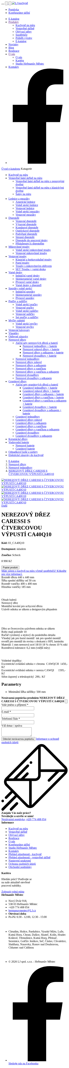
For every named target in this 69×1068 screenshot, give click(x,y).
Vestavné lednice (25, 208)
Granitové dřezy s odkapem (31, 423)
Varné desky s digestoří (28, 285)
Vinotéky (13, 333)
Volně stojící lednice (27, 205)
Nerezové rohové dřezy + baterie (41, 349)
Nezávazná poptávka (13, 819)
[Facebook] (38, 162)
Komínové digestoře (27, 227)
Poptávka (13, 9)
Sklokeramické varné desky (31, 278)
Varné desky (15, 272)
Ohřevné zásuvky (18, 336)
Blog (11, 47)
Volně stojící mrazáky (28, 211)
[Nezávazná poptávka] (10, 3)
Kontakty (13, 66)
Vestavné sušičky (25, 314)
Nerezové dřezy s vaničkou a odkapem (37, 371)
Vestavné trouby (17, 256)
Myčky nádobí (16, 320)
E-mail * (6, 711)
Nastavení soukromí (19, 860)
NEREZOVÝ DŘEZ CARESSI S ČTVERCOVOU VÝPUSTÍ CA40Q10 (31, 472)
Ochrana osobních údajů (22, 863)
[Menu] (2, 4)
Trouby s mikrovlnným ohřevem (34, 265)
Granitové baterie (25, 448)
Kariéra (20, 60)
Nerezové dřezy (17, 339)
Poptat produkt (10, 567)
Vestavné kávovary (19, 330)
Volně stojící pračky (27, 304)
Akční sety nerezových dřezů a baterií (37, 342)
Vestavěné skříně (25, 28)
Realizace (13, 50)
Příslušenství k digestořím (30, 243)
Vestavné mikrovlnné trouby (31, 253)
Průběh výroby (24, 38)
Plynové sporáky (25, 298)
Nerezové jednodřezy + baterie (40, 346)
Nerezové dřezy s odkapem (31, 365)
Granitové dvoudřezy (27, 432)
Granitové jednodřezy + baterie (40, 387)
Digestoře (13, 217)
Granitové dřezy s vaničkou (31, 426)
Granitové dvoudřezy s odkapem (34, 435)
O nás (11, 54)
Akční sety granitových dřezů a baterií (37, 384)
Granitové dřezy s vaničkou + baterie (43, 397)
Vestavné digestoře (26, 221)
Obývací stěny (24, 31)
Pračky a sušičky (17, 301)
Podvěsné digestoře (26, 233)
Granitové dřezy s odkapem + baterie (43, 394)
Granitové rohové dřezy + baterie (41, 391)
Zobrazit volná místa (12, 891)
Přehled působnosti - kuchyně (25, 854)
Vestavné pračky (25, 307)
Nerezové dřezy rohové (29, 362)
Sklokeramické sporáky (29, 294)
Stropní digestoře (25, 237)
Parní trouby (22, 262)
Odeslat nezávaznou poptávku (18, 739)
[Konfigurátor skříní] (6, 3)
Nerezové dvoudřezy (27, 374)
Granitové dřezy (17, 381)
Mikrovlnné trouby (19, 246)
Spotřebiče (21, 34)
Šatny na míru (23, 194)
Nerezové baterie (25, 445)
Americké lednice (25, 201)
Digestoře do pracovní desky (32, 240)
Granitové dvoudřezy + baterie (40, 407)
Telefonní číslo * (10, 718)
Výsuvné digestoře (26, 224)
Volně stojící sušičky (27, 310)
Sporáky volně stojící (20, 288)
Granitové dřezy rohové (29, 419)
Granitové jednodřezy (28, 416)
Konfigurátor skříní (19, 12)
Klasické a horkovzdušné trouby (34, 259)
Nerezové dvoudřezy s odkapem (34, 378)
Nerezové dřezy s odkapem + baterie (43, 352)
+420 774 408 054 (35, 819)
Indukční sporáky (25, 291)
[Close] (66, 701)
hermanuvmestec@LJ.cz (22, 910)
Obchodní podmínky (20, 867)
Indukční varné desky (28, 275)
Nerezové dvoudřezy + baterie (39, 355)
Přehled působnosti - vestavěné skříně (29, 857)
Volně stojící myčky (27, 323)
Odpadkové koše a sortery (23, 451)
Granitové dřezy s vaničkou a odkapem (37, 429)
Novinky (13, 44)
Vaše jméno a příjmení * (14, 704)
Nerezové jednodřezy (27, 358)
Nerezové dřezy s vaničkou (31, 368)
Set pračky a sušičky (27, 317)
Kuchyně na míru (25, 25)
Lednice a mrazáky (19, 198)
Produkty (13, 22)
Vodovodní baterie (18, 442)
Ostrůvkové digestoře (27, 230)
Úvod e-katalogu (10, 168)
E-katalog (13, 18)
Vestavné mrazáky (26, 214)
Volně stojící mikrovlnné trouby (33, 249)
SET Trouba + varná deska (31, 269)
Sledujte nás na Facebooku (23, 1063)
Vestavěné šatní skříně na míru (25, 178)
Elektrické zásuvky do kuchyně (26, 455)
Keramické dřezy (18, 439)
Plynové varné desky (27, 282)
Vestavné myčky (25, 326)
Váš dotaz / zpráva (11, 725)
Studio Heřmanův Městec (30, 63)
